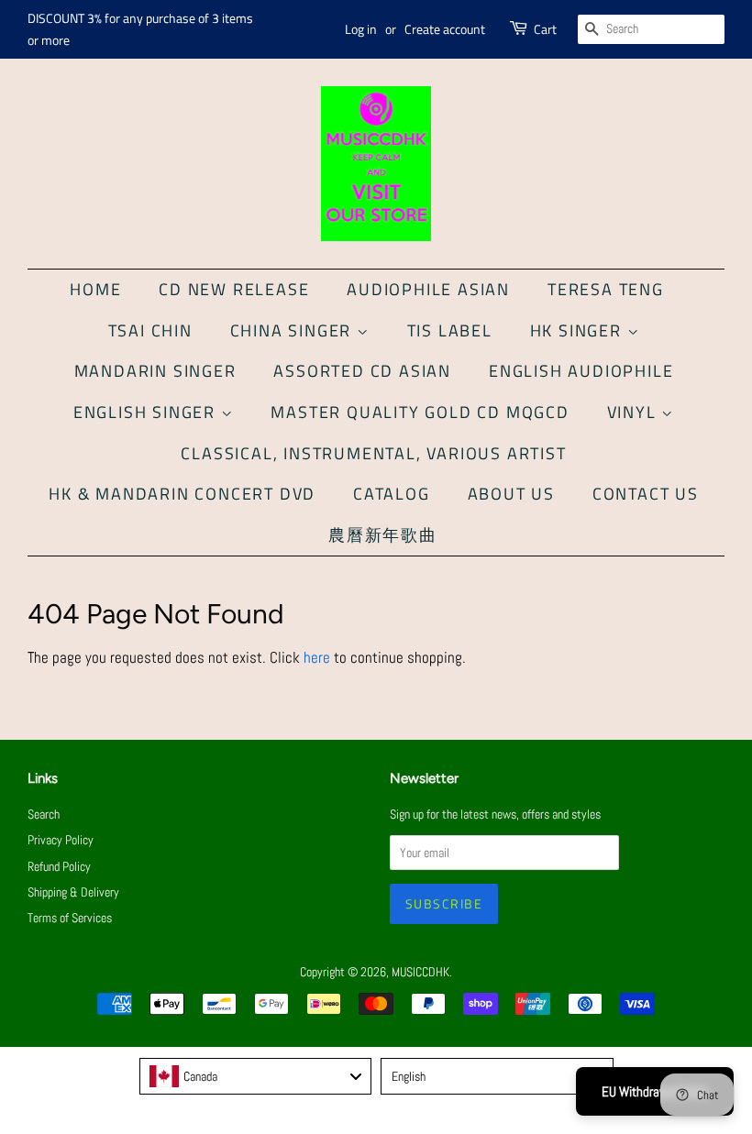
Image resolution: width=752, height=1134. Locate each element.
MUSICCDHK (420, 971)
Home (95, 289)
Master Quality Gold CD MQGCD (420, 412)
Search (44, 814)
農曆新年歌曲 (382, 535)
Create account (444, 29)
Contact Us (645, 493)
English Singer (147, 412)
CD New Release (234, 289)
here (317, 657)
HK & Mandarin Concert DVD (182, 493)
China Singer (293, 330)
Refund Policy (59, 866)
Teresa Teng (605, 289)
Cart (545, 29)
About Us (511, 493)
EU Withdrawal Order (655, 1091)
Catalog (391, 493)
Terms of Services (70, 917)
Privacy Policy (61, 839)
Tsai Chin (150, 330)
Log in (361, 29)
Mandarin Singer (155, 370)
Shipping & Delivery (73, 892)
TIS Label (449, 330)
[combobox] (255, 1076)
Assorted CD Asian (362, 370)
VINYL (634, 412)
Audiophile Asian (428, 289)
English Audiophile (581, 370)
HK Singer (578, 330)
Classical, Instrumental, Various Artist (373, 453)
